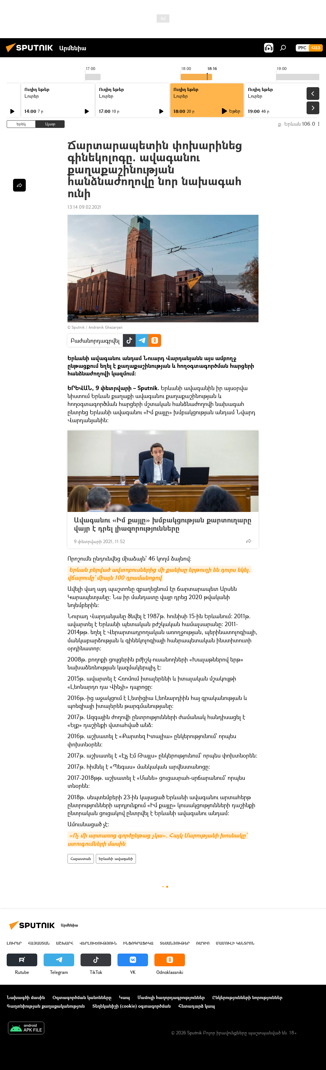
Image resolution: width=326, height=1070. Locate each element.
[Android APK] (26, 1029)
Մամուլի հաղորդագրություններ (171, 997)
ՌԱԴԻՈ (202, 943)
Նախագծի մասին (26, 997)
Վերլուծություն (98, 943)
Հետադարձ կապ (196, 1006)
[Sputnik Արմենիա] (31, 53)
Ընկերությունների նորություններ (247, 997)
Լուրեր (32, 96)
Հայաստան (80, 858)
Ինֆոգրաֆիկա (138, 943)
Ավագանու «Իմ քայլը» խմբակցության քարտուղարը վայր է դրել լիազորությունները (163, 524)
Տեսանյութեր (175, 943)
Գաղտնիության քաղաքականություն (46, 1006)
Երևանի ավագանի (116, 858)
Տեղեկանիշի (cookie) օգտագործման (131, 1006)
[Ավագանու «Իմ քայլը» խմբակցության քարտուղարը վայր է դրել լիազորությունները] (163, 471)
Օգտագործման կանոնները (82, 997)
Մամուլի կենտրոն (235, 943)
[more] (248, 541)
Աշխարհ (64, 943)
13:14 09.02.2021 (84, 207)
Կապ (124, 997)
